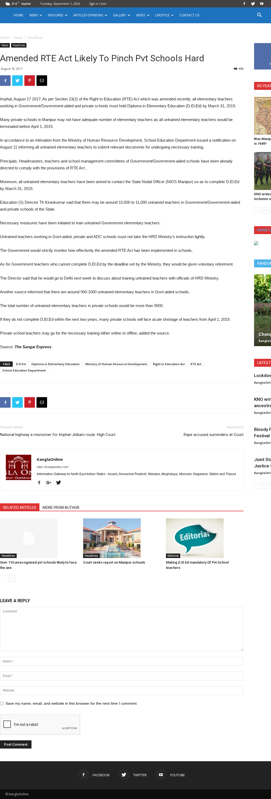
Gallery (119, 15)
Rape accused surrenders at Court (213, 434)
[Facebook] (244, 3)
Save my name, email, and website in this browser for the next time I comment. (72, 703)
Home (18, 15)
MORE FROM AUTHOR (61, 507)
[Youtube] (262, 3)
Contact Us (189, 15)
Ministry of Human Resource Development (116, 364)
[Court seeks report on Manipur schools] (122, 538)
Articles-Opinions (88, 15)
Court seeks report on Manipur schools (114, 562)
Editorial (173, 556)
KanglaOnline (50, 459)
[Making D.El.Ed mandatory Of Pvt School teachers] (204, 538)
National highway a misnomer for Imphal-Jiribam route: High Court (57, 434)
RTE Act (196, 364)
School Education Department (24, 370)
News (18, 37)
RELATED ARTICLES (19, 507)
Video (140, 15)
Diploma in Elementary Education (55, 364)
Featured (55, 15)
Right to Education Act (169, 364)
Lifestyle (162, 15)
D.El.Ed (21, 364)
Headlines (19, 45)
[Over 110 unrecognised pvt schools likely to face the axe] (39, 538)
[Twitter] (253, 3)
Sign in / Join (97, 4)
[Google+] (50, 483)
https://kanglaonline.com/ (53, 466)
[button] (259, 15)
